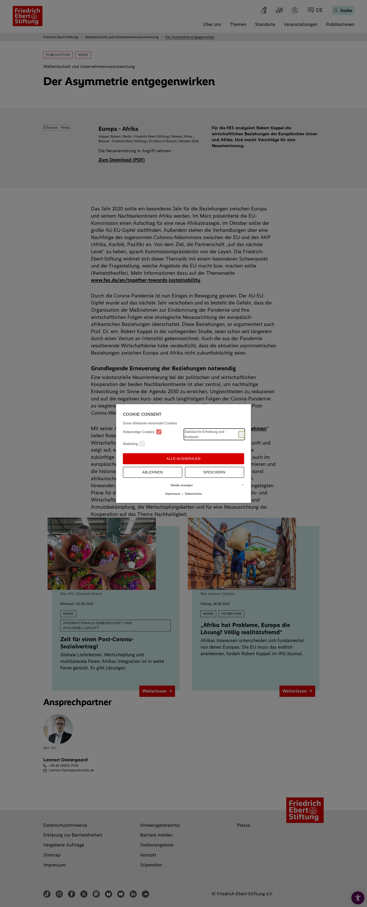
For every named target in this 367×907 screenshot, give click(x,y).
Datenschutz (193, 493)
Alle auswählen (184, 458)
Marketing (130, 443)
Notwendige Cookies (139, 432)
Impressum (172, 493)
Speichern (214, 472)
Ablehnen (152, 472)
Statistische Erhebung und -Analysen (205, 434)
